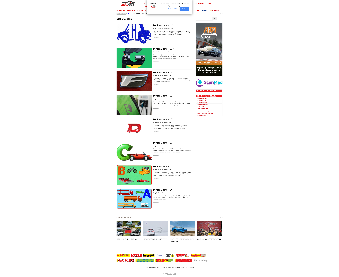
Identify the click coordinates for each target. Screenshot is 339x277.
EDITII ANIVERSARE (202, 109)
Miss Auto (169, 274)
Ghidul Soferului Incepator (204, 111)
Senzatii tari (199, 3)
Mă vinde (131, 10)
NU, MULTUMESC (172, 8)
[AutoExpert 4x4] (198, 256)
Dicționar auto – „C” (163, 143)
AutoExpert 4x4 (201, 106)
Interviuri (121, 10)
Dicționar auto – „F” (163, 72)
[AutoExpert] (123, 256)
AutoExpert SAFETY (202, 104)
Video (208, 3)
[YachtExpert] (159, 256)
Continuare (156, 37)
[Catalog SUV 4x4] (125, 261)
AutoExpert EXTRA (202, 102)
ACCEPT (184, 8)
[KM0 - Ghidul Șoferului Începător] (169, 256)
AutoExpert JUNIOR (202, 98)
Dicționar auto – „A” (163, 190)
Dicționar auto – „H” (163, 25)
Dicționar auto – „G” (163, 49)
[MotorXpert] (148, 256)
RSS (174, 274)
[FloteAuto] (136, 256)
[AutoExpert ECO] (164, 261)
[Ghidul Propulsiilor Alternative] (145, 261)
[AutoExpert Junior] (182, 256)
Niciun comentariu (168, 28)
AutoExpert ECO (201, 100)
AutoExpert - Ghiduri (202, 115)
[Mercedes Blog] (200, 261)
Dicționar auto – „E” (163, 96)
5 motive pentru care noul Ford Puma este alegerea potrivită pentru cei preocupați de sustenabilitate (182, 239)
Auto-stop (141, 10)
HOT (129, 13)
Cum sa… (196, 10)
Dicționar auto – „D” (163, 119)
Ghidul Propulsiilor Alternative (205, 113)
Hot (145, 3)
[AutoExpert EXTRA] (183, 261)
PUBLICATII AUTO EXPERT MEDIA (207, 91)
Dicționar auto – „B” (163, 166)
